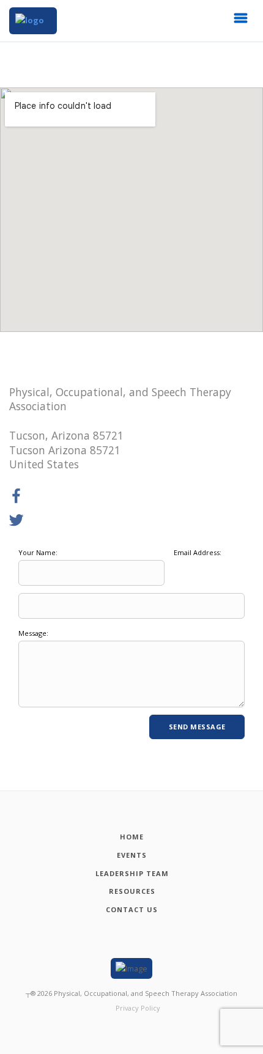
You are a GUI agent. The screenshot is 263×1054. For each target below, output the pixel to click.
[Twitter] (16, 521)
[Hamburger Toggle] (241, 21)
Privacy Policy (138, 1007)
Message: (33, 633)
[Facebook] (16, 496)
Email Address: (197, 552)
